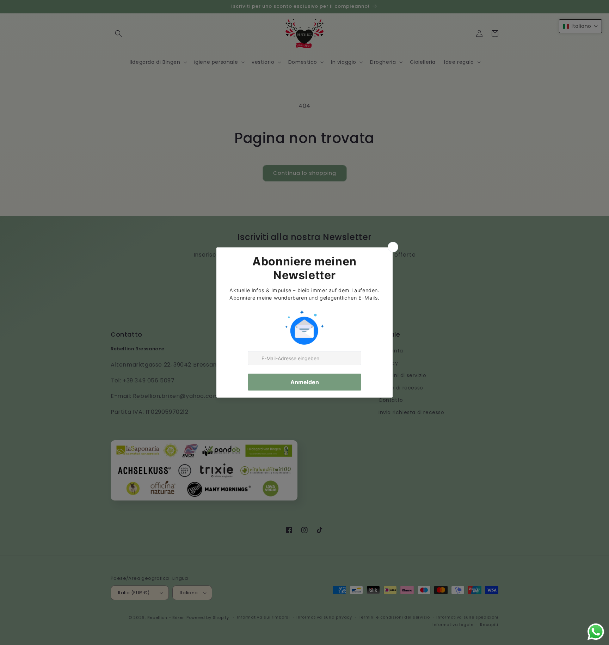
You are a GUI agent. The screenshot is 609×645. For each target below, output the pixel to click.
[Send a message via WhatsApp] (595, 631)
